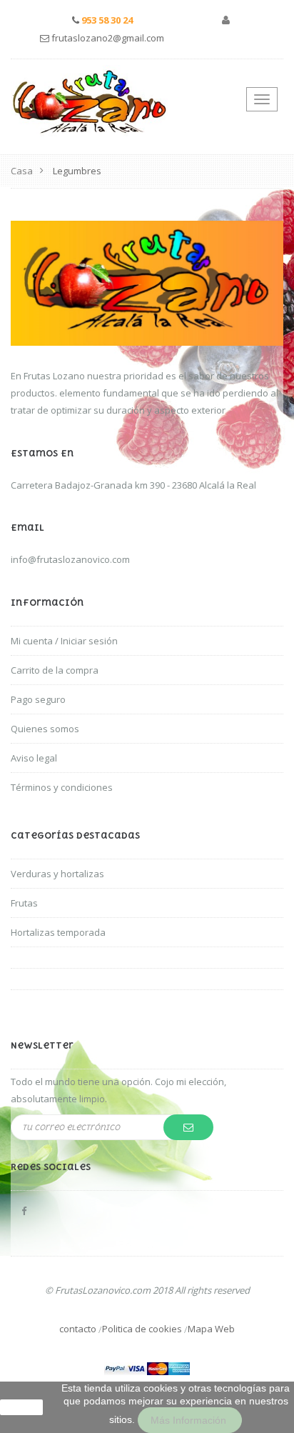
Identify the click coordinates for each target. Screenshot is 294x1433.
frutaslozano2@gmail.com (107, 37)
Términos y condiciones (62, 787)
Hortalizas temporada (58, 932)
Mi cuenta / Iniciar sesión (64, 640)
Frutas (24, 903)
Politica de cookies (142, 1328)
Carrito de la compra (54, 670)
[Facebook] (23, 1211)
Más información (190, 1420)
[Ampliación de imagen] (147, 282)
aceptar (21, 1407)
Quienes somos (45, 728)
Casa (22, 170)
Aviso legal (34, 758)
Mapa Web (211, 1328)
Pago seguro (38, 699)
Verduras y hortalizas (57, 873)
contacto (77, 1328)
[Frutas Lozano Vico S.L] (89, 102)
